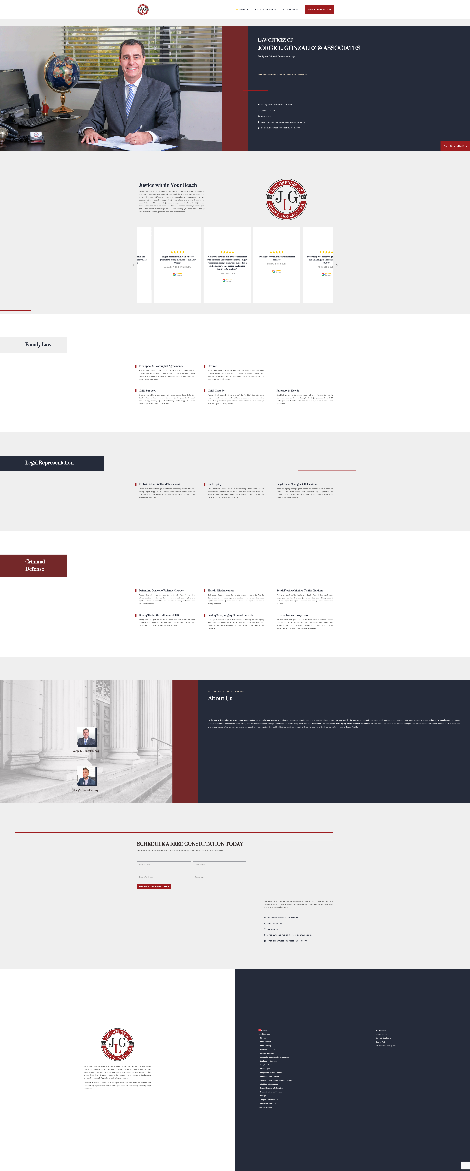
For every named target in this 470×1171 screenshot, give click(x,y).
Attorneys (289, 9)
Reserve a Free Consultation (154, 887)
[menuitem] (242, 9)
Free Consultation (319, 9)
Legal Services (264, 9)
